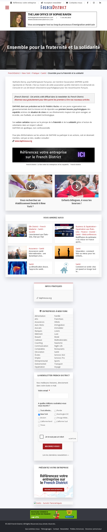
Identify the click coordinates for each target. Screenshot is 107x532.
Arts (36, 319)
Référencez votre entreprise (24, 2)
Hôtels (57, 322)
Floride (59, 410)
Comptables (40, 349)
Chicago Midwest (63, 418)
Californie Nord (46, 421)
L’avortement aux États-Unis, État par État (39, 235)
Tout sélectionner (46, 410)
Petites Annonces (77, 529)
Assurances (39, 322)
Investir (92, 232)
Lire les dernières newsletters (56, 455)
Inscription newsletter (52, 2)
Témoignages (46, 529)
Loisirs (57, 331)
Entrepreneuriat (41, 361)
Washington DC (63, 414)
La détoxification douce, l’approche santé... (38, 268)
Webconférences (89, 234)
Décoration (39, 352)
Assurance (33, 248)
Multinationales (60, 340)
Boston (43, 418)
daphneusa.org (45, 298)
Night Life (58, 346)
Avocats (38, 328)
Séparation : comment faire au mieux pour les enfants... (85, 253)
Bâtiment (39, 334)
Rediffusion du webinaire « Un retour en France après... (86, 239)
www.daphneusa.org (23, 141)
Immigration (59, 325)
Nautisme (58, 343)
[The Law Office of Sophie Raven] (53, 19)
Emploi (37, 358)
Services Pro (59, 358)
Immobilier (58, 328)
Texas (42, 425)
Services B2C (59, 355)
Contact (56, 529)
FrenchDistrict (14, 73)
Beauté (38, 337)
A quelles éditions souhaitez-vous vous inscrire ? (52, 404)
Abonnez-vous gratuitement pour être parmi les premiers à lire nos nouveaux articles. (52, 99)
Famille (57, 316)
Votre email (44, 390)
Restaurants (59, 349)
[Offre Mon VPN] (53, 514)
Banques (38, 331)
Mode (56, 337)
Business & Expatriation (86, 226)
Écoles (37, 355)
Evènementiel (40, 364)
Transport (58, 364)
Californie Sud (62, 421)
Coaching (39, 343)
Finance (84, 232)
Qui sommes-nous (32, 529)
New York (26, 73)
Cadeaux (38, 340)
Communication (41, 346)
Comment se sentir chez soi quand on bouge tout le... (86, 269)
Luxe (56, 334)
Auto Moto (39, 325)
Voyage (57, 367)
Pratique (35, 73)
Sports (57, 361)
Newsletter (64, 529)
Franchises (58, 319)
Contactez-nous (75, 2)
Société (32, 232)
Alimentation (40, 316)
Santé (43, 73)
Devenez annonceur (93, 529)
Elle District (33, 226)
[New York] (53, 7)
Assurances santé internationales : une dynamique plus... (37, 253)
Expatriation (40, 367)
